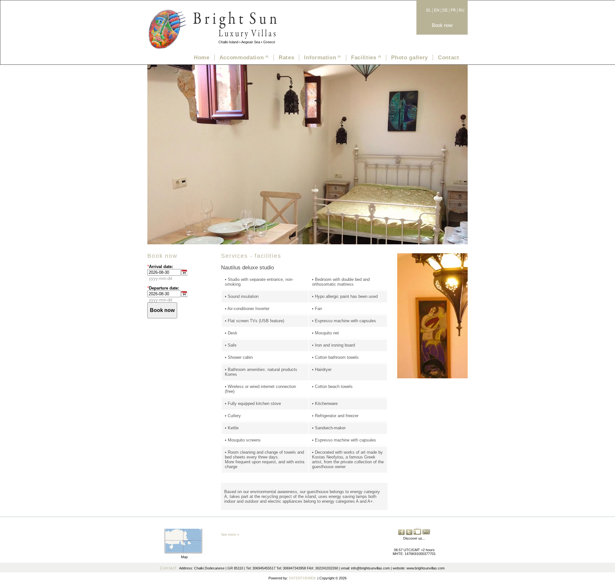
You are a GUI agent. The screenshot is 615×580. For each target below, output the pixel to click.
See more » (230, 534)
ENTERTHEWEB (302, 578)
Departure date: (164, 288)
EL (428, 10)
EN (436, 10)
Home (201, 57)
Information (322, 57)
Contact (448, 57)
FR (453, 10)
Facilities (366, 57)
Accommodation (244, 57)
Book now (442, 25)
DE (445, 10)
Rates (286, 57)
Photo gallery (409, 57)
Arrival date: (161, 266)
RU (461, 10)
